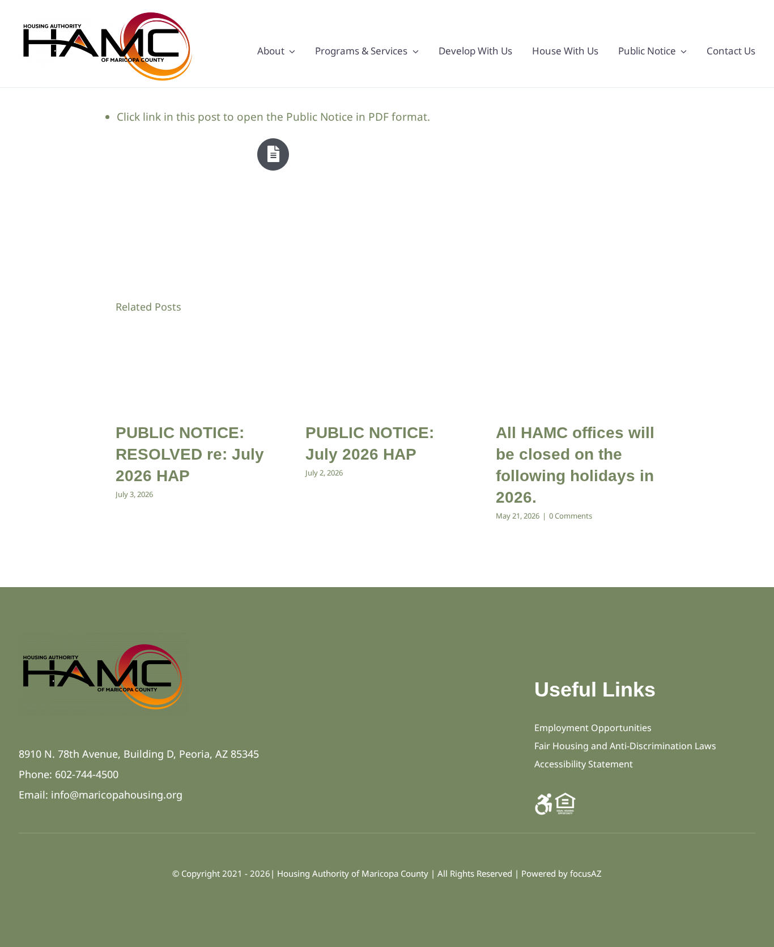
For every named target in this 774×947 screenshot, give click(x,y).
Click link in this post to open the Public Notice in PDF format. (273, 116)
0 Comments (570, 516)
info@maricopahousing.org (116, 794)
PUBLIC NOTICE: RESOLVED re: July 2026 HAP (190, 454)
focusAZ (586, 873)
